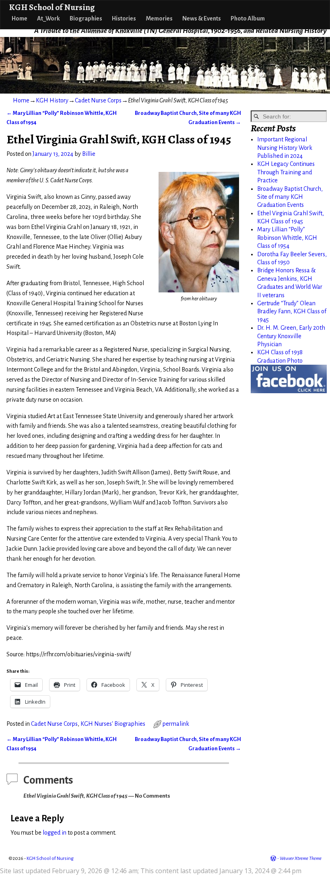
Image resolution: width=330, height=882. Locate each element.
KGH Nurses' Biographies (112, 724)
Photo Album (248, 18)
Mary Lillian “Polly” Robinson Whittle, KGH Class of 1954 (287, 237)
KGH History (52, 100)
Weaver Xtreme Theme (301, 858)
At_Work (48, 18)
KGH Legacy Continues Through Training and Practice (286, 172)
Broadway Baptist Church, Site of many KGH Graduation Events (290, 197)
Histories (124, 18)
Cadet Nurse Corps (98, 100)
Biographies (86, 18)
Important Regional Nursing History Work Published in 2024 (284, 147)
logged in (54, 832)
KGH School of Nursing (52, 7)
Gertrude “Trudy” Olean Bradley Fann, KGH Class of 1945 (291, 311)
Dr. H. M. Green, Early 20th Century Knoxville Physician (291, 336)
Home (19, 18)
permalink (176, 724)
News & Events (201, 18)
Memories (159, 18)
